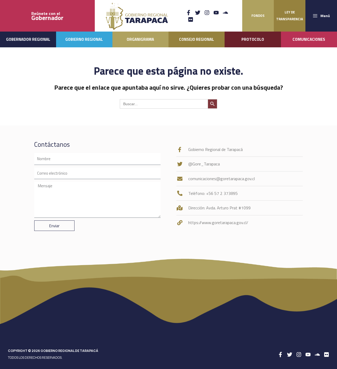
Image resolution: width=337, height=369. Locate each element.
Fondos (258, 15)
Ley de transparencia (289, 15)
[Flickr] (190, 19)
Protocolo (252, 39)
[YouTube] (216, 12)
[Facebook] (188, 12)
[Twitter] (197, 12)
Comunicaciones (309, 39)
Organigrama (140, 39)
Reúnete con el (47, 16)
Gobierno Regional (84, 39)
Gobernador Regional (28, 39)
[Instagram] (207, 12)
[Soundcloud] (225, 12)
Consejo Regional (196, 39)
